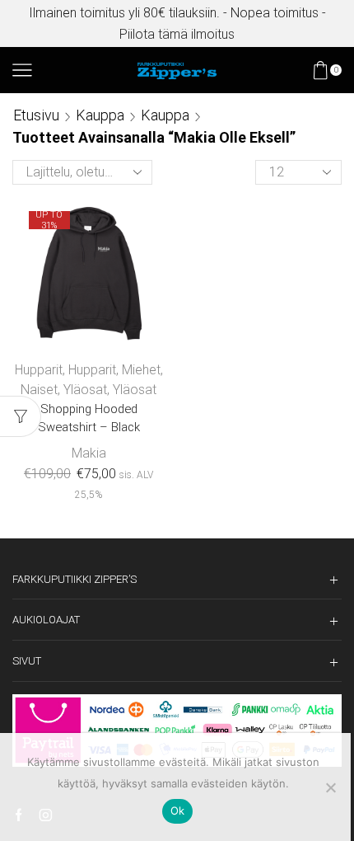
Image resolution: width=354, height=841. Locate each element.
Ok (177, 810)
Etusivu (36, 115)
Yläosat (85, 389)
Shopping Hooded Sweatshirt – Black (89, 418)
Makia (89, 453)
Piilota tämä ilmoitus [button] (177, 34)
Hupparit (39, 370)
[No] (330, 787)
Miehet (141, 370)
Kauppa (100, 115)
